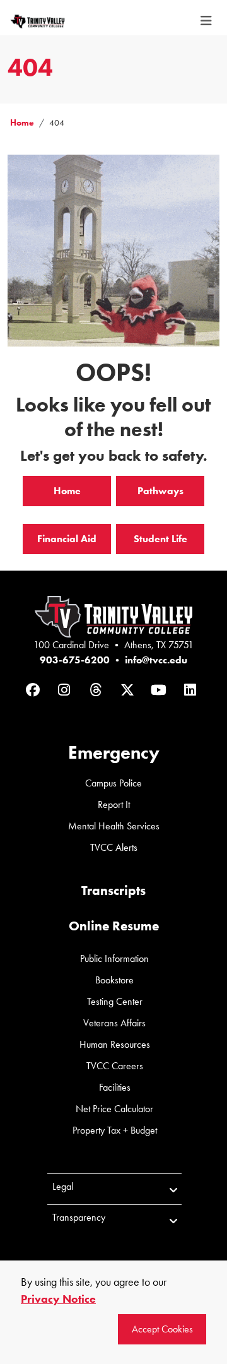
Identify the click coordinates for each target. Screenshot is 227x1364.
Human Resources (114, 1044)
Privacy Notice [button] (58, 1299)
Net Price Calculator (114, 1109)
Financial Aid (66, 539)
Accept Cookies (162, 1329)
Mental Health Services (114, 826)
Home (22, 122)
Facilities (115, 1087)
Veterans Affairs (114, 1023)
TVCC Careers (114, 1066)
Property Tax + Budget (115, 1130)
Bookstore (114, 980)
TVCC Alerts (113, 847)
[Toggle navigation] (206, 20)
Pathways (160, 491)
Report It (114, 804)
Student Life (160, 539)
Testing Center (115, 1001)
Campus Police (113, 783)
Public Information (114, 958)
